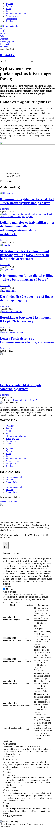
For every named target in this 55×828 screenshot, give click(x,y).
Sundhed (10, 21)
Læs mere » (5, 209)
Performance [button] (8, 756)
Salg (8, 11)
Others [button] (6, 803)
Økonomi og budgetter (16, 13)
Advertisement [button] (9, 787)
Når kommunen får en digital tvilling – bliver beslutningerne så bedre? (26, 277)
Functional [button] (7, 741)
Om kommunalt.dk (14, 477)
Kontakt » (7, 55)
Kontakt (9, 479)
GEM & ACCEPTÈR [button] (12, 816)
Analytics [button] (7, 772)
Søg (2, 61)
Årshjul (9, 6)
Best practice (11, 19)
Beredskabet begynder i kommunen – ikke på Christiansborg (27, 319)
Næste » (39, 400)
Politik (8, 8)
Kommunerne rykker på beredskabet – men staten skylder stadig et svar (27, 201)
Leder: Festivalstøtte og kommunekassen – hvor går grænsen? (27, 340)
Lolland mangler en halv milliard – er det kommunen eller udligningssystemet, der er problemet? (27, 228)
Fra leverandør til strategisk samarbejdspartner (20, 387)
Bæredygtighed (12, 16)
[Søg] (32, 61)
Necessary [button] (7, 586)
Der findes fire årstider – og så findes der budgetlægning (26, 298)
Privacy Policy (12, 482)
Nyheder (9, 3)
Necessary (10, 589)
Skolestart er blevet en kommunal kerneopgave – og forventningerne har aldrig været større (25, 254)
